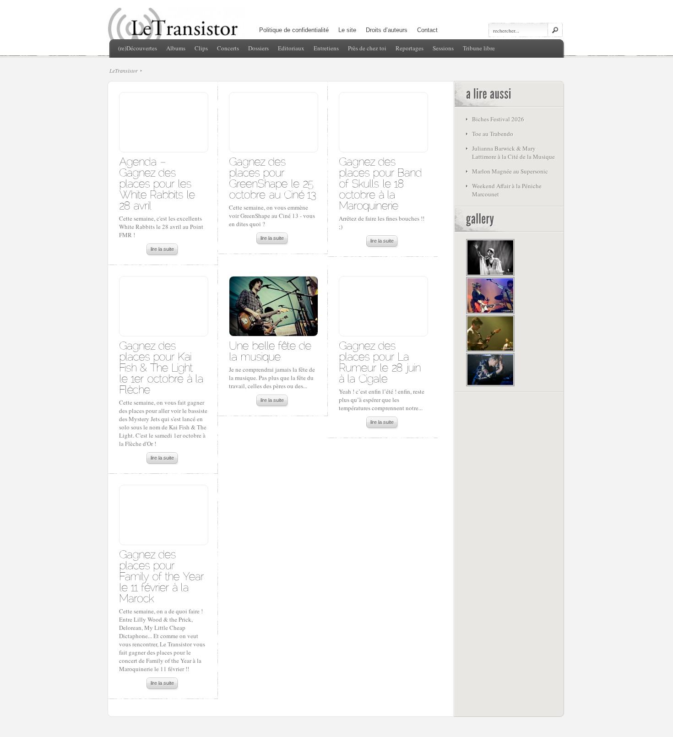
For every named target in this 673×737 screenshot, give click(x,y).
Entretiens (326, 48)
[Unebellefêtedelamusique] (272, 350)
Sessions (443, 48)
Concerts (228, 48)
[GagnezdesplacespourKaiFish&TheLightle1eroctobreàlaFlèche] (162, 367)
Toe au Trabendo (492, 134)
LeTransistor (123, 70)
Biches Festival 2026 (498, 119)
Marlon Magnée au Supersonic (510, 171)
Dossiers (258, 48)
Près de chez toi (367, 48)
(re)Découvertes (137, 48)
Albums (175, 48)
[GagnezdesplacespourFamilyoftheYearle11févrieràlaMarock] (163, 576)
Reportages (409, 48)
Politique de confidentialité (294, 30)
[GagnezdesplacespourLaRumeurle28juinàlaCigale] (381, 361)
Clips (201, 48)
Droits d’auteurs (386, 30)
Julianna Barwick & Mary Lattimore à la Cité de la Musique (513, 152)
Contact (427, 30)
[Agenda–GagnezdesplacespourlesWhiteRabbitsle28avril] (158, 183)
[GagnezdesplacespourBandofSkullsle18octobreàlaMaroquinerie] (382, 183)
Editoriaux (291, 48)
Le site (347, 30)
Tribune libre (479, 48)
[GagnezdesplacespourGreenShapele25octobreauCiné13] (272, 177)
